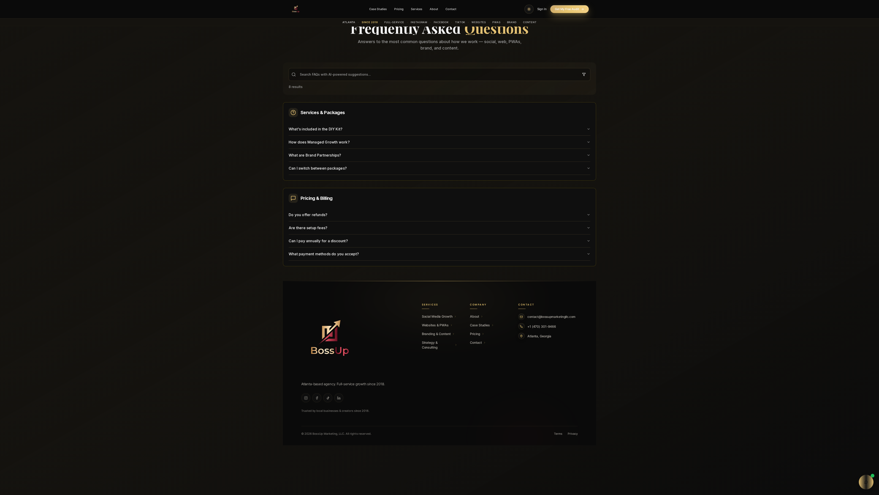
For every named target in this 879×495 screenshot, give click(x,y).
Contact (450, 9)
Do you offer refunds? (308, 214)
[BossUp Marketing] (295, 9)
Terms (558, 433)
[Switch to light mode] (529, 9)
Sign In (542, 9)
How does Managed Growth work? (319, 142)
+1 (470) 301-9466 (541, 326)
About (434, 9)
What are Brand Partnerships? (315, 155)
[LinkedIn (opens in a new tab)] (338, 397)
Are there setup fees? (308, 228)
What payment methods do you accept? (324, 254)
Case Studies (378, 9)
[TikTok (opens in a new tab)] (327, 397)
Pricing (399, 9)
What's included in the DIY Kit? (315, 129)
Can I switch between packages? (318, 168)
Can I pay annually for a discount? (318, 241)
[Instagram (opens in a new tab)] (305, 397)
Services (417, 9)
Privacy (573, 433)
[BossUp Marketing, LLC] (329, 339)
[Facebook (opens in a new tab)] (316, 397)
